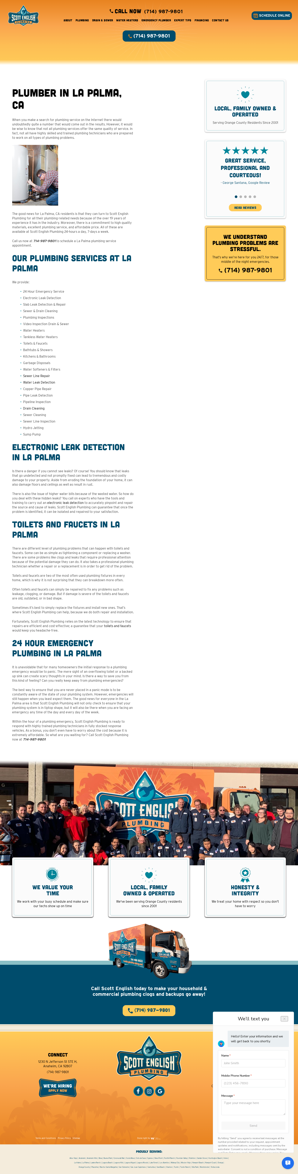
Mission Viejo (186, 1163)
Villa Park (195, 1167)
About (68, 20)
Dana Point (158, 1158)
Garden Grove (202, 1158)
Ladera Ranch (96, 1163)
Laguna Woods (142, 1163)
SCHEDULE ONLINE (274, 15)
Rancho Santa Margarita (108, 1167)
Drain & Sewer (102, 20)
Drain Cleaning (34, 408)
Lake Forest (154, 1163)
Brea (100, 1158)
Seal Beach (161, 1167)
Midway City (175, 1163)
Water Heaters (127, 20)
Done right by (144, 1138)
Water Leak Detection (39, 382)
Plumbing (82, 20)
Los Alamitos (164, 1163)
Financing (202, 20)
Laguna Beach (107, 1163)
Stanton (169, 1167)
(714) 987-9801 (247, 270)
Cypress (150, 1158)
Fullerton (192, 1158)
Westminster (204, 1167)
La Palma (85, 1163)
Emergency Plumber (156, 20)
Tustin (176, 1167)
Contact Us (220, 20)
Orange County (84, 1167)
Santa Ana (151, 1167)
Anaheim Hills (92, 1158)
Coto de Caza (141, 1158)
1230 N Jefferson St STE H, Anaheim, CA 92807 (57, 1064)
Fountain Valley (181, 1158)
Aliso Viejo (73, 1158)
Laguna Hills (118, 1163)
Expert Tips (182, 20)
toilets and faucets (117, 626)
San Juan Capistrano (138, 1167)
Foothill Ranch (169, 1158)
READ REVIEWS (245, 207)
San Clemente (124, 1167)
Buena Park (108, 1158)
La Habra (77, 1163)
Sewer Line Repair (36, 376)
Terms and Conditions (45, 1138)
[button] (236, 196)
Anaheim (82, 1158)
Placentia (94, 1167)
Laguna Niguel (130, 1163)
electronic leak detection (65, 503)
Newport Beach (198, 1163)
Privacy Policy (64, 1138)
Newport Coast (210, 1163)
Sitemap (76, 1138)
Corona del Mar (119, 1158)
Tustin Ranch (185, 1167)
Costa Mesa (130, 1158)
